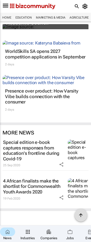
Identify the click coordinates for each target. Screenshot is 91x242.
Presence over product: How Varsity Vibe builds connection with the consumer (41, 96)
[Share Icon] (61, 164)
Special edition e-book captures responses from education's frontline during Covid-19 (31, 150)
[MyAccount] (86, 6)
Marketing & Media (50, 17)
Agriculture (79, 17)
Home (6, 17)
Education (23, 17)
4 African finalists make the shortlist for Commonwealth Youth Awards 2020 (31, 186)
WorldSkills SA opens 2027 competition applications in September (45, 54)
